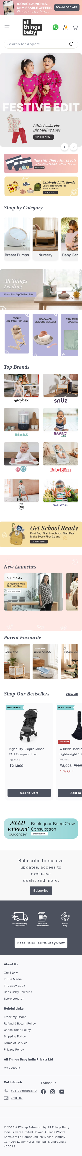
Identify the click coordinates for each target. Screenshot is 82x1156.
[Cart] (75, 27)
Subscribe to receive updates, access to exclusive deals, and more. (41, 870)
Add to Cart (29, 793)
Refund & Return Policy (20, 1023)
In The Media (13, 979)
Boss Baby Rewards (18, 992)
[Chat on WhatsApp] (56, 27)
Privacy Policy (14, 1049)
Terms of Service (16, 1043)
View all (72, 694)
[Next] (73, 146)
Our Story (11, 972)
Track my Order (15, 1017)
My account (12, 1067)
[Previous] (64, 146)
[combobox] (41, 44)
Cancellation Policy (17, 1030)
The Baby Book (14, 985)
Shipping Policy (15, 1036)
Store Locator (14, 998)
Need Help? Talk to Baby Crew (41, 943)
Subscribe (41, 890)
